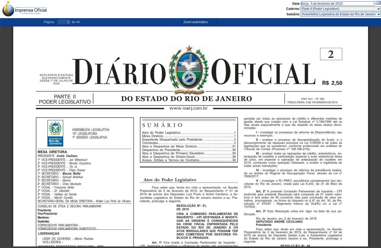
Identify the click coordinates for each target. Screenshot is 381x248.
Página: (49, 22)
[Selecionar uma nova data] (378, 3)
